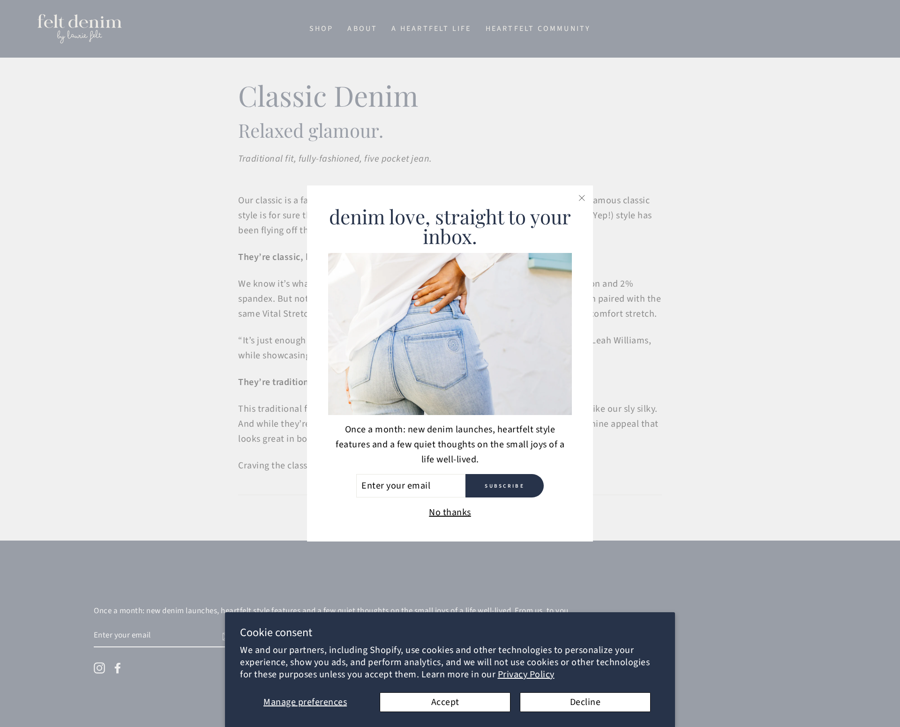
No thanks (450, 512)
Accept (445, 702)
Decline (585, 702)
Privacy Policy (526, 674)
